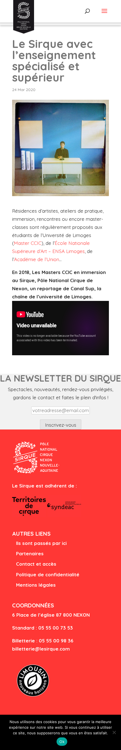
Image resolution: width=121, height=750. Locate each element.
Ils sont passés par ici (41, 543)
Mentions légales (36, 585)
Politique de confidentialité (47, 574)
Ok (61, 741)
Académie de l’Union (36, 259)
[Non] (114, 732)
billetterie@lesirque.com (41, 649)
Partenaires (30, 553)
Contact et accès (36, 564)
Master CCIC (27, 243)
